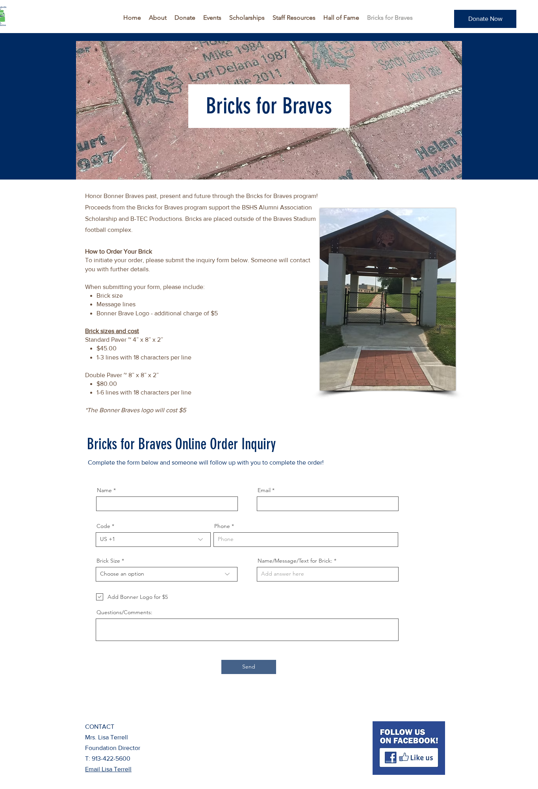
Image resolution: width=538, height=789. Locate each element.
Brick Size (108, 560)
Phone (222, 526)
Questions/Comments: (124, 612)
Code (103, 526)
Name (104, 490)
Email (264, 490)
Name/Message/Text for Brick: (295, 560)
